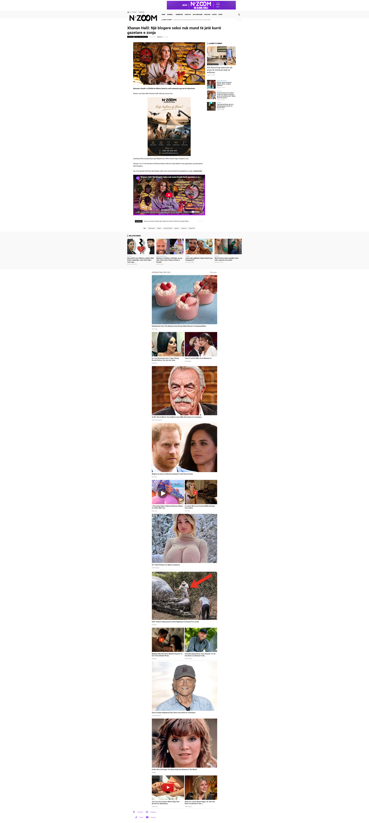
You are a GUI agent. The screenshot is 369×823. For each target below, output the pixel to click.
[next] (240, 19)
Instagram (153, 812)
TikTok (141, 817)
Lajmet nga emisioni (141, 36)
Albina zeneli (152, 228)
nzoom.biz (183, 228)
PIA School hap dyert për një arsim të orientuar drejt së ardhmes (219, 70)
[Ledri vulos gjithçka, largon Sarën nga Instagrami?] (199, 246)
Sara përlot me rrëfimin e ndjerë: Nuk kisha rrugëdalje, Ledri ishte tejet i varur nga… (140, 260)
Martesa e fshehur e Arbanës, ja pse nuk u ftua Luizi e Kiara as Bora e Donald (169, 260)
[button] (239, 14)
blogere (159, 228)
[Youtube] (147, 817)
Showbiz (130, 36)
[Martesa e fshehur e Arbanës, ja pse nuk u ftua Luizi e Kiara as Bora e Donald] (170, 246)
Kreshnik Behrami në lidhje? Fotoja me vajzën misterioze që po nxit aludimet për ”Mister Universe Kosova (226, 95)
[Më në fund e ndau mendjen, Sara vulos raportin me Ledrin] (228, 246)
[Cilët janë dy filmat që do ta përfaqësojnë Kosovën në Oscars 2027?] (211, 106)
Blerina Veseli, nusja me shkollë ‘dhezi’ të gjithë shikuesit (224, 84)
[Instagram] (147, 812)
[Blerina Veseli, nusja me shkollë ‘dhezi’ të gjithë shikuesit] (211, 84)
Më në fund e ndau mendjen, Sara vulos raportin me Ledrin (227, 259)
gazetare (177, 228)
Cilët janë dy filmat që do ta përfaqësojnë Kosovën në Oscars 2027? (225, 106)
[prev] (237, 19)
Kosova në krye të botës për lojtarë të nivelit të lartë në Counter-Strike (192, 19)
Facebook (140, 812)
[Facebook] (134, 812)
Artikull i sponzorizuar (213, 64)
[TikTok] (136, 817)
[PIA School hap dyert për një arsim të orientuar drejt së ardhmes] (221, 55)
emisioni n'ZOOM (168, 228)
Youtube (153, 817)
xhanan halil (192, 228)
